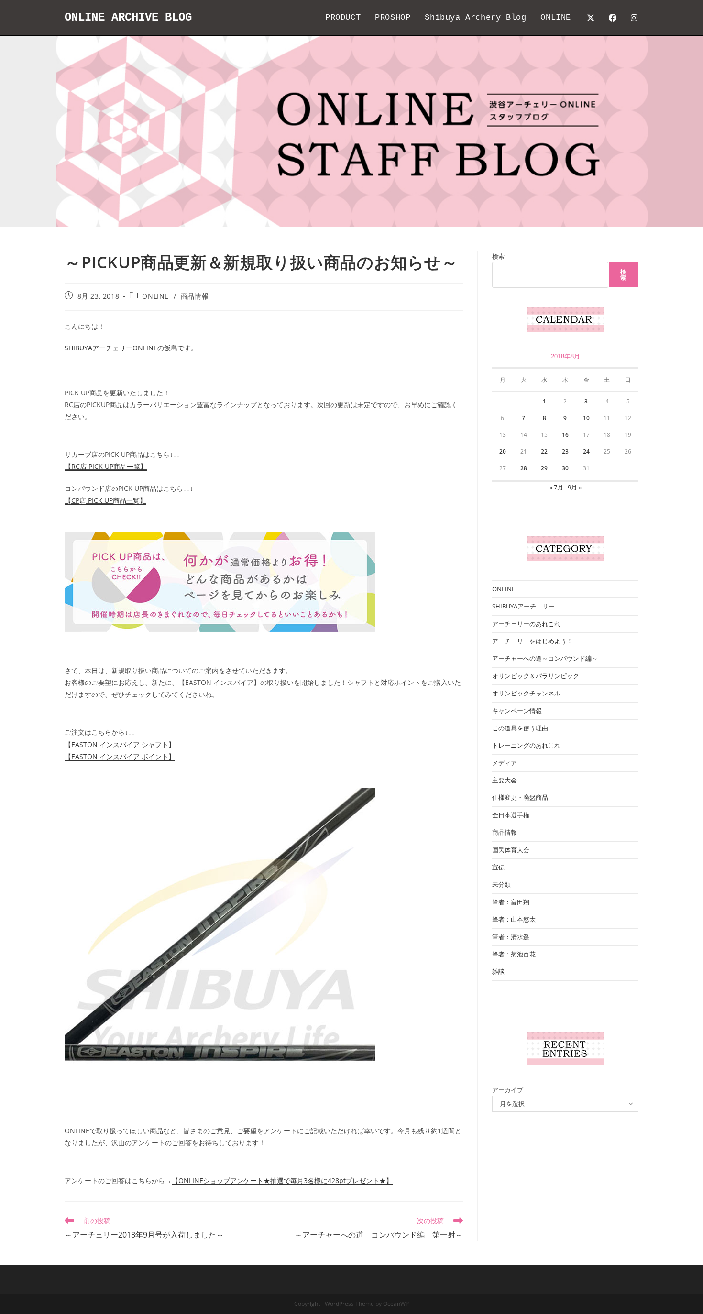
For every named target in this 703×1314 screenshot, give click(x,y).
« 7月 (556, 487)
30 (565, 468)
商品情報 (195, 296)
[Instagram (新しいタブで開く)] (634, 17)
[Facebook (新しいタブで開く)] (612, 17)
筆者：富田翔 (510, 902)
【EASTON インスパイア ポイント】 (120, 756)
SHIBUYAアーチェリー (523, 606)
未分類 (501, 884)
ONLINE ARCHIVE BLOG (128, 17)
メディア (504, 763)
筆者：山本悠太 (514, 919)
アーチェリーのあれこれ (526, 623)
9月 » (575, 487)
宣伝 (498, 867)
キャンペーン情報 (517, 710)
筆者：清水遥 (510, 937)
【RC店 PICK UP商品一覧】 (106, 466)
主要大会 (504, 780)
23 (565, 451)
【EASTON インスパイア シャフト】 (120, 744)
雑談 (498, 971)
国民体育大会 (510, 850)
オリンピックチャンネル (526, 693)
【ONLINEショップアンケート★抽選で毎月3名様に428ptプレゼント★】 (282, 1180)
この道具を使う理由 (520, 728)
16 (565, 435)
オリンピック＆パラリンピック (535, 676)
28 (523, 468)
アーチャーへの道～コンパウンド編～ (545, 658)
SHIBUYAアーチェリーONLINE (111, 347)
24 (586, 451)
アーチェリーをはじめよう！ (532, 641)
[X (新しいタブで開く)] (590, 17)
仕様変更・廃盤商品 (520, 797)
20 (502, 451)
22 (544, 451)
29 (544, 468)
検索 (498, 256)
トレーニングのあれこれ (526, 745)
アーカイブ (507, 1090)
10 (586, 418)
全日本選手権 (510, 815)
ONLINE (155, 296)
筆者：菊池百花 (514, 954)
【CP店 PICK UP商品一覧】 (105, 500)
